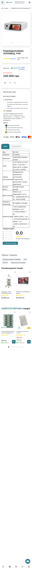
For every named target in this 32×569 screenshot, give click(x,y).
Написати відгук (11, 243)
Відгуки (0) (16, 146)
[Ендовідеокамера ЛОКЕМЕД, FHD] (16, 26)
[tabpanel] (16, 26)
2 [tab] (15, 43)
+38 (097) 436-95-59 (20, 1)
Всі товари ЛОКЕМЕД (21, 68)
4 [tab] (20, 43)
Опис (5, 146)
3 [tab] (17, 43)
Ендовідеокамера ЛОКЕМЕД (11, 259)
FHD (25, 259)
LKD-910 (5, 262)
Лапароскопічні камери (18, 262)
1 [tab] (12, 43)
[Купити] (14, 341)
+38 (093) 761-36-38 (19, 3)
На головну (4, 8)
